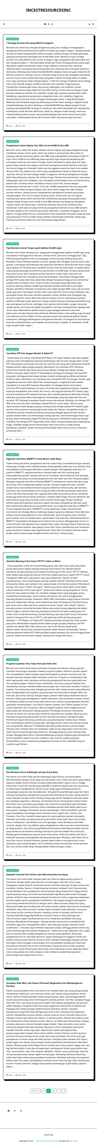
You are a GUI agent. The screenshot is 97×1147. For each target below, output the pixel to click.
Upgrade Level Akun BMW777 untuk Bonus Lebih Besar (34, 458)
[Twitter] (49, 24)
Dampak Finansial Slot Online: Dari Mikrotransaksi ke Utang (37, 874)
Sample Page (48, 1134)
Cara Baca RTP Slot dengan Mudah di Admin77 (29, 353)
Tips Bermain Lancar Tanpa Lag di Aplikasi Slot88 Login (34, 248)
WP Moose (74, 1141)
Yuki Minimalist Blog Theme (46, 1141)
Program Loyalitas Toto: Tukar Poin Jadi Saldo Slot (31, 663)
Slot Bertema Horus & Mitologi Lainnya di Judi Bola (32, 772)
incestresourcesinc (48, 10)
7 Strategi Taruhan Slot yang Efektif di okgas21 (29, 43)
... (82, 117)
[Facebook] (45, 24)
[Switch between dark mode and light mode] (90, 24)
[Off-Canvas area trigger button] (4, 24)
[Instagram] (52, 24)
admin (10, 126)
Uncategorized (12, 39)
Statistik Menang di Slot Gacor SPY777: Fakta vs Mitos (33, 561)
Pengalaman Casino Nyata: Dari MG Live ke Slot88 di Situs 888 (37, 145)
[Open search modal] (93, 24)
